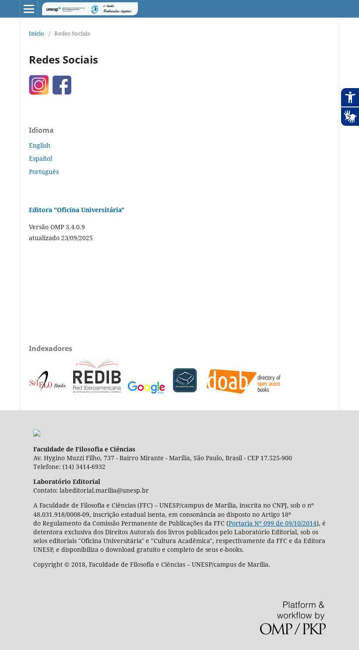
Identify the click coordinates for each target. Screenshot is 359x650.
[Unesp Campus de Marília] (36, 434)
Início (36, 33)
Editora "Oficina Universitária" (76, 210)
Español (40, 158)
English (39, 145)
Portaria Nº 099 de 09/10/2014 (273, 523)
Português (44, 171)
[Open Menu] (29, 9)
